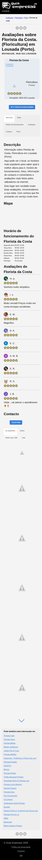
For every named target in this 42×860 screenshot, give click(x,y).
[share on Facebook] (17, 29)
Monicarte (8, 822)
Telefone (16, 422)
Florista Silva (9, 792)
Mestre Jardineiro (11, 747)
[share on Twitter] (21, 29)
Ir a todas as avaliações (22, 107)
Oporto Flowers (10, 788)
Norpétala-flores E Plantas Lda (16, 781)
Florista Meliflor (10, 755)
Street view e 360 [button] (11, 438)
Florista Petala (10, 773)
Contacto (5, 11)
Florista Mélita (9, 743)
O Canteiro (8, 800)
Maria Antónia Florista (13, 826)
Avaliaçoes (9, 18)
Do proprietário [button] (10, 431)
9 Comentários (9, 65)
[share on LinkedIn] (25, 29)
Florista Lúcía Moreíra (13, 785)
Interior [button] (22, 431)
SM (21, 856)
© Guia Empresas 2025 (16, 842)
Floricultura (19, 18)
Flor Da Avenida (10, 796)
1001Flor (7, 766)
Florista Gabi (9, 736)
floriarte (7, 807)
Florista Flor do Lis (11, 815)
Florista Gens (9, 739)
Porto (26, 18)
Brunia (6, 770)
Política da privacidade (21, 847)
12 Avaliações (9, 64)
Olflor (6, 818)
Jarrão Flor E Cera (11, 751)
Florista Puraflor (10, 762)
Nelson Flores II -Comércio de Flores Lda (21, 811)
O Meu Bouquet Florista (13, 777)
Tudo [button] (23, 438)
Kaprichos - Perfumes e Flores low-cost (20, 758)
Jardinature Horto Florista (14, 803)
